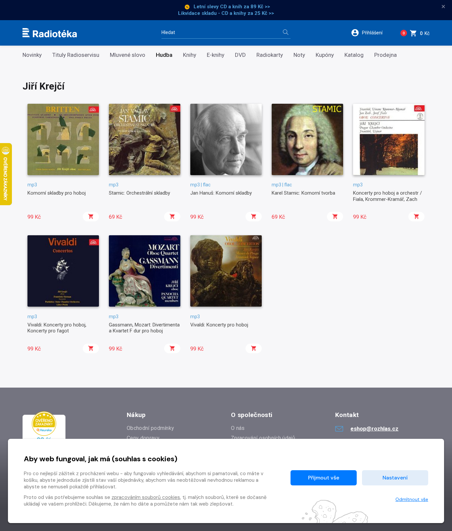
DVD (240, 55)
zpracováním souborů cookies (146, 497)
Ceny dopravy (143, 438)
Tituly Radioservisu (75, 55)
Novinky (32, 55)
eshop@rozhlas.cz (374, 428)
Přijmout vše (323, 477)
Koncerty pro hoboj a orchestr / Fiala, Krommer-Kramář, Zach (387, 196)
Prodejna (385, 55)
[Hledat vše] (286, 33)
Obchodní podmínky (150, 428)
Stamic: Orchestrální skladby (139, 193)
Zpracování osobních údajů (263, 438)
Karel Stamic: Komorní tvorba (303, 193)
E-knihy (215, 55)
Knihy (189, 55)
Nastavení (395, 477)
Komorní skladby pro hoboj (56, 193)
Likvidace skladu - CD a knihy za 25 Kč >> (226, 13)
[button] (371, 32)
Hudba (164, 55)
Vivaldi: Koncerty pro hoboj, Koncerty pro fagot (56, 328)
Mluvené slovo (127, 55)
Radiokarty (269, 55)
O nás (238, 428)
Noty (299, 55)
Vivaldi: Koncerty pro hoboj (219, 325)
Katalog (354, 55)
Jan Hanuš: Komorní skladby (221, 193)
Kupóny (325, 55)
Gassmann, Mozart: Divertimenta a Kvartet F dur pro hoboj (144, 328)
